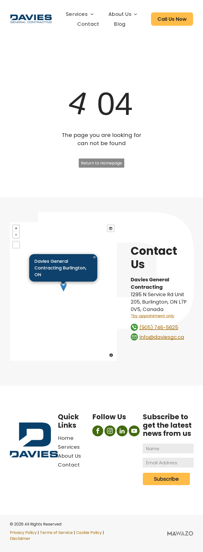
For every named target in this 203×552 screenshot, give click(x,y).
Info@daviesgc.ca (161, 337)
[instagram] (109, 431)
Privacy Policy (23, 532)
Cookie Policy (89, 532)
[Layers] (110, 228)
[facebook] (97, 431)
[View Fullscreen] (16, 244)
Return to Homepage (101, 163)
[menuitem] (79, 14)
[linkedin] (122, 431)
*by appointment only (152, 316)
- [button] (16, 235)
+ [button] (16, 228)
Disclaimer (20, 538)
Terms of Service (56, 532)
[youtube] (134, 431)
